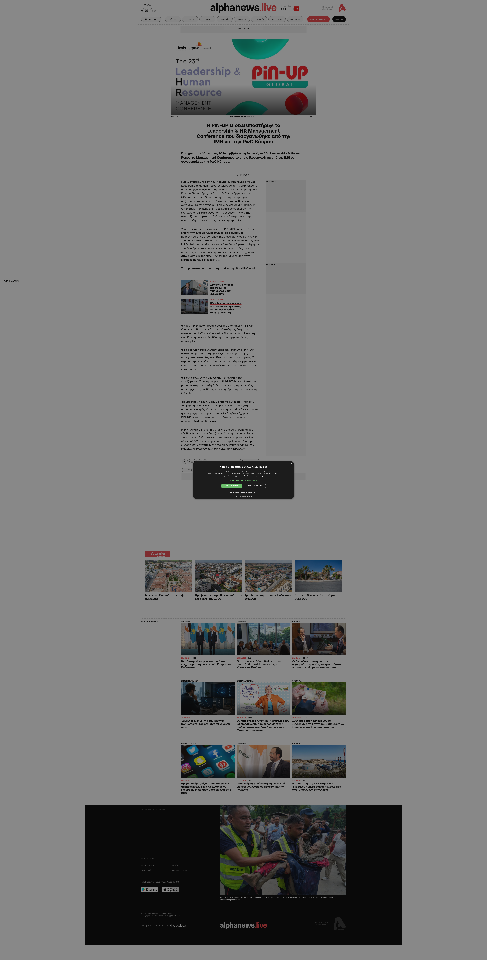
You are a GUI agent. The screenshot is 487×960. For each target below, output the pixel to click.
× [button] (291, 464)
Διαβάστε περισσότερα (255, 476)
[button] (243, 480)
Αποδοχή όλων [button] (231, 486)
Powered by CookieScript (243, 496)
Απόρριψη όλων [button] (255, 486)
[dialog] (243, 480)
